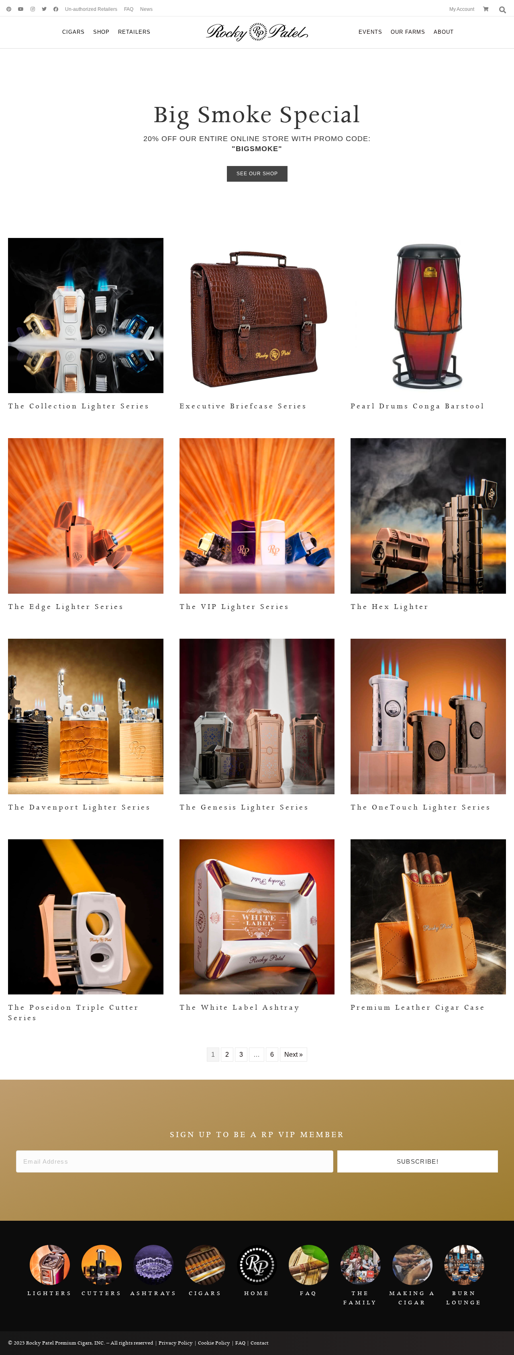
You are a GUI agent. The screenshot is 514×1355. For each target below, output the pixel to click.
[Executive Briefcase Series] (257, 315)
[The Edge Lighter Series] (85, 515)
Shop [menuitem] (101, 32)
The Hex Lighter (390, 607)
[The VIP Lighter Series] (257, 515)
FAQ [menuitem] (128, 9)
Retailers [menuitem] (134, 32)
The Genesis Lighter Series (244, 807)
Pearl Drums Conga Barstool (418, 406)
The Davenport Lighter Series (79, 807)
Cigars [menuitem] (73, 32)
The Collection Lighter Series (79, 406)
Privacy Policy (176, 1343)
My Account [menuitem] (461, 9)
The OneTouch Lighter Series (421, 807)
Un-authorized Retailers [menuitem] (91, 9)
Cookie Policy (214, 1343)
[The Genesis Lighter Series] (257, 716)
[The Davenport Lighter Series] (85, 716)
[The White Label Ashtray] (257, 916)
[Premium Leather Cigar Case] (428, 916)
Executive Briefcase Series (243, 406)
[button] (417, 1161)
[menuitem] (6, 9)
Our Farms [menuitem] (408, 32)
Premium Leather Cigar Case (418, 1007)
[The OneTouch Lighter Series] (428, 716)
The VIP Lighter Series (234, 607)
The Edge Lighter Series (66, 607)
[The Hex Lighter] (428, 515)
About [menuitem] (444, 32)
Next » (293, 1054)
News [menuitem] (146, 9)
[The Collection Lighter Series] (85, 315)
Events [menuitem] (370, 32)
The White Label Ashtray (239, 1007)
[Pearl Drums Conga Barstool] (428, 315)
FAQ (240, 1343)
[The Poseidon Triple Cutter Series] (85, 916)
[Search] (502, 9)
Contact (260, 1343)
